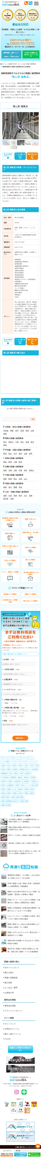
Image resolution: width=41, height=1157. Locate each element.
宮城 (22, 431)
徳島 (5, 487)
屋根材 (15, 769)
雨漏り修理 (5, 797)
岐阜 (20, 462)
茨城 (27, 442)
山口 (25, 479)
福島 (5, 434)
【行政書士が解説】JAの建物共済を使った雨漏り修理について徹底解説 (24, 820)
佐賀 (10, 496)
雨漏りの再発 (29, 789)
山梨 (25, 453)
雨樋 (3, 789)
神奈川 (11, 442)
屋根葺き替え (24, 769)
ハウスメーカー (17, 761)
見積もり (35, 781)
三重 (15, 462)
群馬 (5, 445)
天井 (31, 765)
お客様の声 (9, 993)
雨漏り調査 (24, 801)
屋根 (8, 769)
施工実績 (8, 983)
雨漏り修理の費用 (18, 797)
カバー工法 (10, 757)
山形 (32, 431)
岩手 (17, 431)
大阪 (15, 470)
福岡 (5, 496)
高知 (20, 487)
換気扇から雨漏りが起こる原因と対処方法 (24, 843)
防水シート (25, 785)
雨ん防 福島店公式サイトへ (8, 155)
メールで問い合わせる (20, 155)
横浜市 (28, 773)
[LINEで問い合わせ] (24, 1093)
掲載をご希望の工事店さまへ (20, 1049)
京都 (10, 470)
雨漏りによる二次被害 (14, 789)
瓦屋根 (33, 777)
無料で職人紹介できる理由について (15, 654)
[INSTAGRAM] (16, 1093)
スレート (30, 757)
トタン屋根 (5, 761)
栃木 (32, 442)
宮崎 (30, 496)
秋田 (27, 431)
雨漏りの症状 (17, 793)
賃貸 (3, 785)
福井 (20, 453)
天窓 (37, 765)
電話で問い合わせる (32, 155)
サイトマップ (10, 1024)
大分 (25, 496)
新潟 (5, 453)
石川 (15, 453)
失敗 (3, 769)
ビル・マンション (31, 761)
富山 (10, 453)
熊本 (20, 496)
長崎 (15, 496)
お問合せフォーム (12, 1029)
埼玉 (22, 442)
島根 (10, 479)
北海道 (5, 431)
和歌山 (31, 470)
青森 (12, 431)
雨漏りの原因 (6, 793)
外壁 (20, 765)
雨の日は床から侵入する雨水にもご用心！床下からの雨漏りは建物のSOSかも (24, 852)
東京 (5, 442)
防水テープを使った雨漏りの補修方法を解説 (24, 835)
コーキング (20, 757)
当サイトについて (12, 967)
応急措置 (35, 769)
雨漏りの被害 (29, 793)
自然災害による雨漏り (21, 781)
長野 (30, 453)
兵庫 (20, 470)
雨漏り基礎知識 (11, 978)
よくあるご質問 (11, 988)
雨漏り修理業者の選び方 (10, 801)
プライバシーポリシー (14, 1011)
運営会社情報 (10, 1006)
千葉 (17, 442)
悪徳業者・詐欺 (7, 773)
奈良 (25, 470)
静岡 (10, 462)
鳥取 (5, 479)
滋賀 (5, 470)
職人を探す (9, 972)
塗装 (14, 765)
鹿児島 (5, 499)
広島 (20, 479)
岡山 (15, 479)
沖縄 (12, 499)
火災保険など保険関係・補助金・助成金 (15, 777)
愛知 (5, 462)
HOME (8, 1039)
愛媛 (15, 487)
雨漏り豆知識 (6, 805)
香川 (10, 487)
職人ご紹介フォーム (13, 1034)
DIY (3, 757)
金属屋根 (10, 785)
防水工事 (35, 785)
